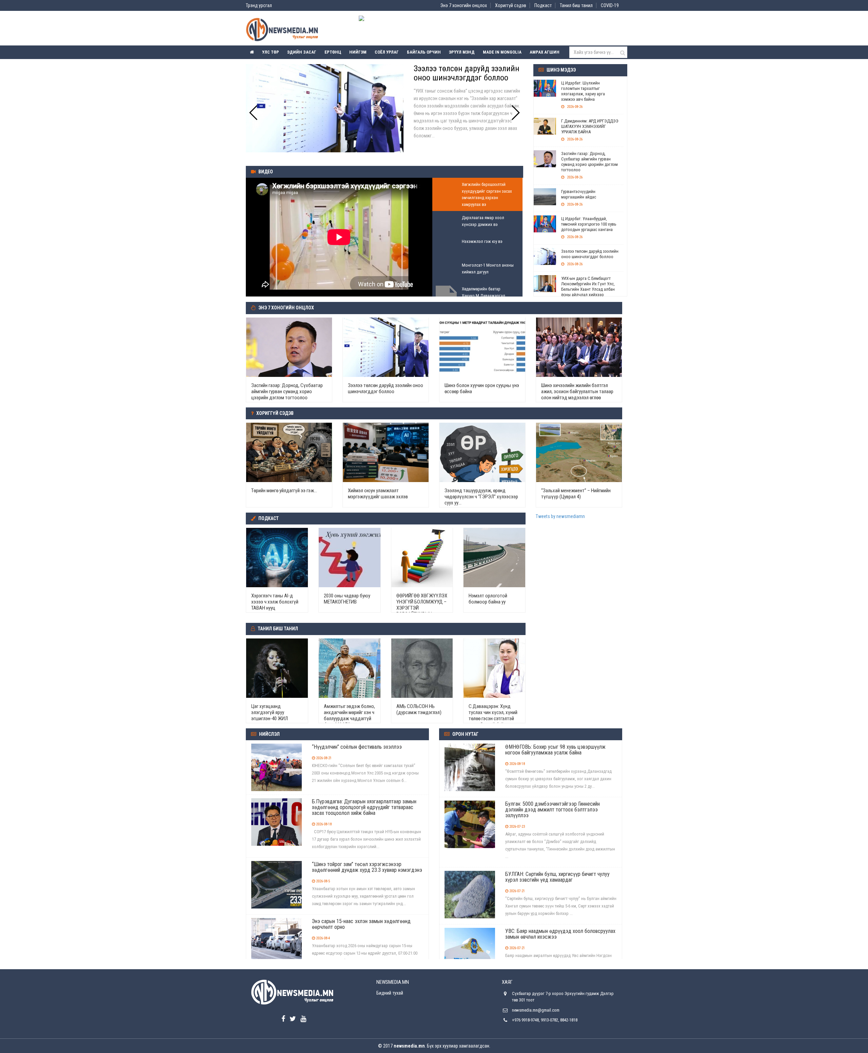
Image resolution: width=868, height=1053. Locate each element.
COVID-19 (610, 5)
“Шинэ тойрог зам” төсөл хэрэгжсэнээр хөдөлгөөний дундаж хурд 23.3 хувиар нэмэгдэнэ (367, 867)
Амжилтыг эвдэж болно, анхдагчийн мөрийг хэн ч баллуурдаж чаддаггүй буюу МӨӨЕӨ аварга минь (349, 718)
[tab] (477, 194)
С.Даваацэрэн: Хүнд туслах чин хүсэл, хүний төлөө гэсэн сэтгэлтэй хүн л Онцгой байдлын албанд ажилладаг (493, 718)
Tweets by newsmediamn (560, 516)
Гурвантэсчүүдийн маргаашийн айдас (578, 194)
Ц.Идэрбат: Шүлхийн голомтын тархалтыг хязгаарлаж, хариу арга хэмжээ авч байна (583, 91)
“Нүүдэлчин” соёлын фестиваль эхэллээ (357, 747)
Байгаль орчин (424, 52)
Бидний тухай (389, 993)
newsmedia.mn (409, 1046)
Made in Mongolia (502, 52)
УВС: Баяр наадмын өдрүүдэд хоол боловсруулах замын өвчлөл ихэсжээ (560, 934)
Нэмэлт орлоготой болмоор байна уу (488, 599)
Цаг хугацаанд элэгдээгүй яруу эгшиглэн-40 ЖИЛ (269, 712)
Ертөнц (332, 52)
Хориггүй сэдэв (510, 5)
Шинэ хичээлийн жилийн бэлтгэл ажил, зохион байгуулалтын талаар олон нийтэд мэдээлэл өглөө (577, 391)
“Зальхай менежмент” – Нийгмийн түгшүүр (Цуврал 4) (576, 493)
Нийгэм (358, 52)
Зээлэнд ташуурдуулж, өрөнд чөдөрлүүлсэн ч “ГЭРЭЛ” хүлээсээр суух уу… (481, 496)
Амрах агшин (544, 52)
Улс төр (270, 52)
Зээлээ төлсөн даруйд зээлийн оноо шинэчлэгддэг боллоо (589, 254)
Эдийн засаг (301, 52)
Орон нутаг (465, 734)
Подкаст (543, 5)
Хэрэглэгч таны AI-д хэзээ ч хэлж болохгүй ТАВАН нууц (274, 602)
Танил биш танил (576, 5)
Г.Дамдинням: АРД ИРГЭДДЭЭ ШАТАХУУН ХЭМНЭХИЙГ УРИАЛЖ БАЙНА (589, 126)
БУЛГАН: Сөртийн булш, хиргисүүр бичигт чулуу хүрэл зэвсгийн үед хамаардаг (557, 877)
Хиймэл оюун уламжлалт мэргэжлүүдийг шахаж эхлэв (378, 493)
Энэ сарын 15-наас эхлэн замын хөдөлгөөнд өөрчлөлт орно (361, 924)
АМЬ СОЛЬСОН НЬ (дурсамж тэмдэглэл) (418, 709)
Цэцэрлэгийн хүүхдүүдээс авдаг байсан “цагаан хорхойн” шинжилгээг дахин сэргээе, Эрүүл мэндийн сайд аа (468, 82)
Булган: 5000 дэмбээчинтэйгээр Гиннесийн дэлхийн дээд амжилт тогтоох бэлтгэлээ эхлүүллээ (552, 810)
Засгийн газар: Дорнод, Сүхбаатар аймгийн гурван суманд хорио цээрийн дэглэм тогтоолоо (589, 161)
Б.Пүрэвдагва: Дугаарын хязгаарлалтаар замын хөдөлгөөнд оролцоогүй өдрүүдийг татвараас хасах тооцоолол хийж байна (364, 807)
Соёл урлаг (387, 52)
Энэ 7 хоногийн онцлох (463, 5)
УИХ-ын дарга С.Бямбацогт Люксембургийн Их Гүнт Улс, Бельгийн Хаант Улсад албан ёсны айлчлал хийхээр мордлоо (588, 289)
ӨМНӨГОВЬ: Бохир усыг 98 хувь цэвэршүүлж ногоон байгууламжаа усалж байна (555, 750)
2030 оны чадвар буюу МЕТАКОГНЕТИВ (347, 599)
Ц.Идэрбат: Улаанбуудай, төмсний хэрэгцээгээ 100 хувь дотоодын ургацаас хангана (588, 224)
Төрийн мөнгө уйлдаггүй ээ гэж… (284, 490)
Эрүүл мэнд (462, 52)
